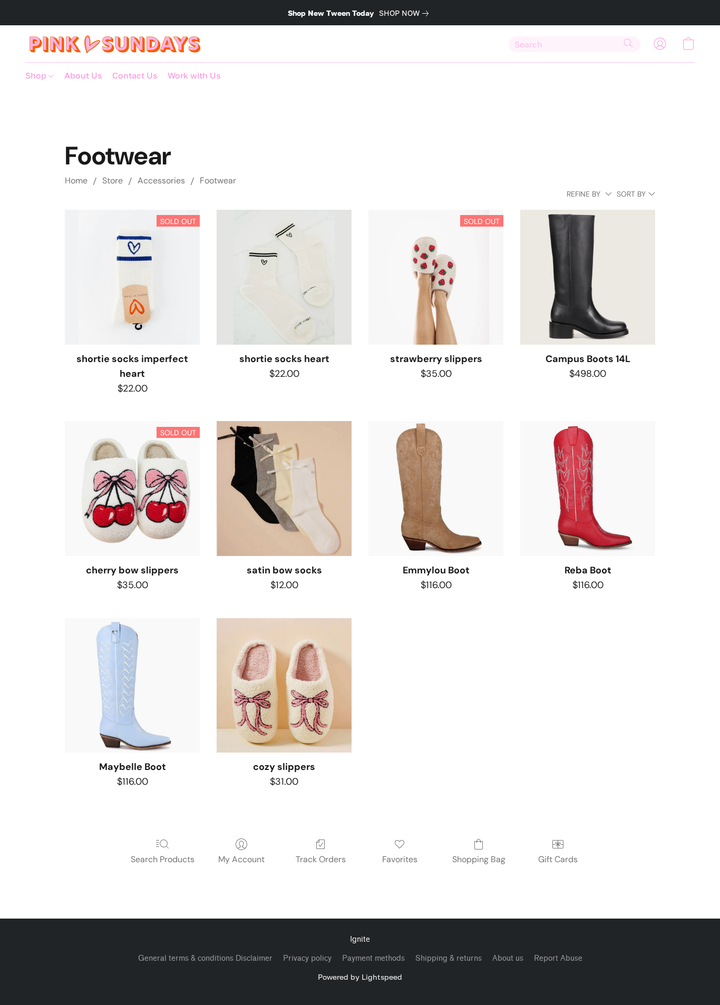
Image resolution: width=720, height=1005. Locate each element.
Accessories (161, 180)
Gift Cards (558, 859)
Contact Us (134, 75)
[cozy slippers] (284, 685)
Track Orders (321, 859)
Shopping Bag (478, 859)
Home (76, 180)
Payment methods (373, 958)
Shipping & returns (448, 958)
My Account (241, 859)
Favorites (399, 859)
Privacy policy (307, 958)
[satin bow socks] (284, 488)
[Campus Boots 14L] (587, 277)
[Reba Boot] (587, 488)
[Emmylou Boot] (435, 488)
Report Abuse (558, 958)
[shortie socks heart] (284, 277)
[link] (406, 13)
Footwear (218, 180)
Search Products (162, 859)
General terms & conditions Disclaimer (205, 958)
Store (112, 180)
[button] (115, 44)
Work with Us (194, 75)
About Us (83, 75)
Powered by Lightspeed (360, 976)
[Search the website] (628, 43)
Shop (36, 75)
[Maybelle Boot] (132, 685)
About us (507, 958)
